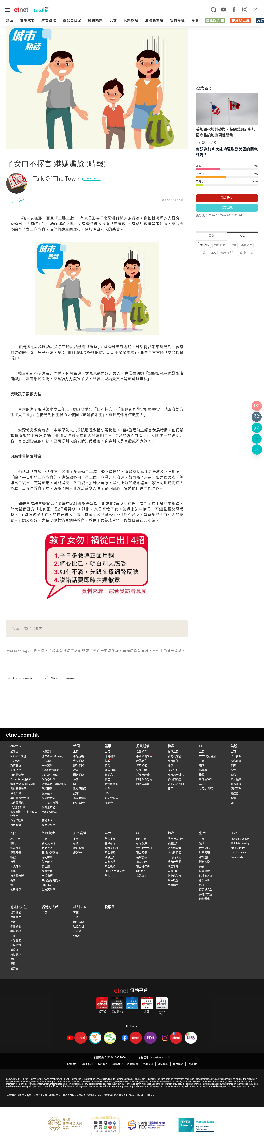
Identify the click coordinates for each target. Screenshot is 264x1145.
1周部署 (15, 761)
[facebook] (234, 9)
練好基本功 (48, 807)
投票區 (110, 907)
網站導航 (163, 1064)
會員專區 (177, 20)
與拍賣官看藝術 (19, 798)
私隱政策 (132, 1064)
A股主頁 (15, 839)
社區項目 (78, 926)
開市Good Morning (52, 756)
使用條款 (148, 1064)
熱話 (9, 20)
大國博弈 (15, 770)
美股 (234, 746)
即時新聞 (78, 765)
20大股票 (110, 770)
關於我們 (72, 1064)
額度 (13, 843)
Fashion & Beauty (240, 839)
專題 (76, 912)
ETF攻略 (46, 761)
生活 (202, 253)
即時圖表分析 (144, 779)
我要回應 (227, 207)
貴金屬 (46, 866)
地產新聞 (173, 866)
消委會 (14, 968)
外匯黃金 (48, 833)
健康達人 (47, 793)
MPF (139, 833)
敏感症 (14, 950)
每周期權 (141, 770)
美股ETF (203, 784)
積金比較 (141, 862)
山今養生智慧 (50, 803)
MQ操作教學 (49, 812)
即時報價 (110, 756)
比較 (201, 775)
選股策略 (236, 788)
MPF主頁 (141, 839)
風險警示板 (17, 876)
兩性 (13, 959)
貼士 (76, 784)
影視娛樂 (95, 20)
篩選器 (203, 770)
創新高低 (236, 784)
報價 (201, 765)
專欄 (195, 20)
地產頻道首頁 (176, 839)
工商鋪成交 (174, 857)
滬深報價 (15, 852)
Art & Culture (238, 848)
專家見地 (110, 862)
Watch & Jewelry (240, 843)
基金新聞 (110, 843)
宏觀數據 (236, 761)
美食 (113, 20)
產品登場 (110, 857)
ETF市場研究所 (207, 756)
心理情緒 (15, 945)
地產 (171, 833)
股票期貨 (141, 761)
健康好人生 (215, 20)
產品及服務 (48, 825)
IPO (107, 793)
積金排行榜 (143, 866)
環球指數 (236, 756)
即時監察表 (143, 784)
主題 (201, 761)
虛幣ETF (77, 852)
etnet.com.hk (22, 734)
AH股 (108, 788)
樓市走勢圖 (174, 862)
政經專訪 (15, 765)
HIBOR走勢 (48, 885)
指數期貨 (141, 751)
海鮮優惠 (204, 899)
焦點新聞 (78, 761)
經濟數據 (47, 871)
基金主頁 (110, 839)
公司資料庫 (111, 798)
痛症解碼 (15, 931)
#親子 (27, 628)
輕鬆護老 (15, 940)
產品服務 (87, 1064)
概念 (233, 775)
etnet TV (204, 245)
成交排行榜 (174, 852)
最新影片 (15, 751)
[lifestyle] (50, 9)
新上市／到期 (176, 784)
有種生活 (47, 820)
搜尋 (76, 793)
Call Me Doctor (50, 775)
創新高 (109, 775)
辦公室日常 (72, 20)
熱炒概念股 (111, 784)
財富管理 (48, 20)
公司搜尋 (15, 889)
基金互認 (110, 876)
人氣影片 (47, 751)
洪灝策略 (15, 793)
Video (76, 936)
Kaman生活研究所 (20, 779)
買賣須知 (173, 871)
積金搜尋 (141, 857)
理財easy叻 (79, 803)
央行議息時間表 (51, 880)
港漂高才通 (154, 20)
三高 (13, 936)
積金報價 (141, 852)
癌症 (13, 922)
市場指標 (47, 876)
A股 (13, 833)
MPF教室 (141, 871)
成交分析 (173, 770)
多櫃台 (109, 803)
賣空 (107, 779)
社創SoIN (79, 907)
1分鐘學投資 (17, 807)
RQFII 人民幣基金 (115, 871)
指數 (107, 761)
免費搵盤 (173, 885)
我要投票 (227, 198)
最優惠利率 (48, 889)
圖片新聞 (78, 775)
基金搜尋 (110, 852)
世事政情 (27, 20)
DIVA (213, 253)
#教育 (38, 628)
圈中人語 (78, 922)
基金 (108, 833)
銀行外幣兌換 (50, 852)
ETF (201, 746)
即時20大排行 (176, 775)
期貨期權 (142, 746)
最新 (212, 236)
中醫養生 (15, 917)
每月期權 (141, 765)
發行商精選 (174, 779)
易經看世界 (48, 798)
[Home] (21, 9)
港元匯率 (47, 857)
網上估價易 (174, 876)
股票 (108, 746)
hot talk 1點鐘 (18, 756)
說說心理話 (48, 779)
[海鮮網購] (257, 417)
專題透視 (246, 245)
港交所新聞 (80, 788)
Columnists (237, 857)
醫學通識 (15, 912)
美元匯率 (47, 862)
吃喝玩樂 (47, 788)
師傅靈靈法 (17, 803)
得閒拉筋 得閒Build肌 (22, 784)
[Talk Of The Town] (16, 183)
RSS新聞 (192, 1064)
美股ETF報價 (206, 788)
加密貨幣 (79, 833)
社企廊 (77, 931)
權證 (171, 746)
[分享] (21, 201)
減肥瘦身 (15, 954)
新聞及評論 (143, 775)
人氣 (242, 236)
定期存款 (47, 848)
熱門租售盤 (174, 848)
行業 (107, 765)
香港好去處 (240, 20)
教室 (170, 788)
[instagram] (244, 9)
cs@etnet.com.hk (161, 1057)
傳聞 (76, 779)
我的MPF (141, 876)
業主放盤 (173, 880)
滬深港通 (15, 848)
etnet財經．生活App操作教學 (23, 814)
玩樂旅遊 (131, 20)
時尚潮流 (15, 825)
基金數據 (110, 866)
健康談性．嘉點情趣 (54, 784)
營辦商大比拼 (144, 848)
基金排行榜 (111, 848)
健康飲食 (15, 926)
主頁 (76, 751)
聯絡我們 (117, 1064)
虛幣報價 (78, 848)
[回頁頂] (257, 449)
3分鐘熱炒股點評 (52, 770)
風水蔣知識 (17, 775)
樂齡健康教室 (18, 788)
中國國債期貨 (144, 756)
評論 (233, 245)
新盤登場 (173, 843)
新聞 (76, 746)
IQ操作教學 (17, 820)
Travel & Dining (239, 852)
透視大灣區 (80, 798)
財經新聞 (219, 245)
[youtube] (223, 9)
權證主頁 (173, 751)
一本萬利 (47, 765)
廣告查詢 (102, 1064)
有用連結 (178, 1064)
